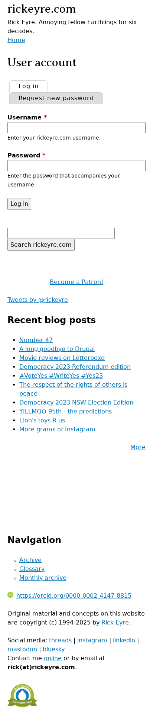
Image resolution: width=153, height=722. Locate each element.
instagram (92, 640)
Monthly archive (42, 577)
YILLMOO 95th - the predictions (65, 411)
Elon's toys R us (42, 420)
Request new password (56, 98)
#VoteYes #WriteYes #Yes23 (61, 375)
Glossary (32, 568)
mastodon (22, 649)
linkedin (124, 640)
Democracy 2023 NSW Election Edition (76, 402)
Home (16, 40)
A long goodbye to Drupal (57, 348)
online (53, 658)
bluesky (54, 649)
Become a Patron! (76, 281)
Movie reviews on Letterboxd (62, 357)
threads (60, 640)
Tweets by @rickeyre (37, 299)
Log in (33, 86)
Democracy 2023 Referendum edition (75, 366)
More (138, 447)
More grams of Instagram (57, 429)
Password (26, 155)
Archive (30, 559)
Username (27, 117)
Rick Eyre (115, 622)
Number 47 (36, 340)
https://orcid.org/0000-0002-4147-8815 (73, 595)
